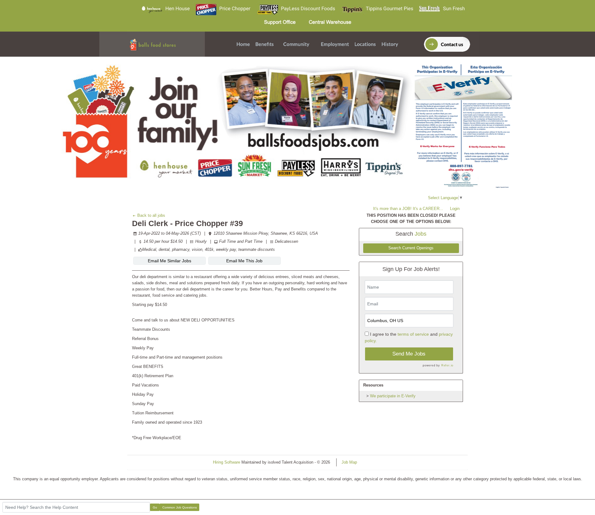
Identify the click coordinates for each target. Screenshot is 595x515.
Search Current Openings (411, 248)
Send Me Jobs (408, 354)
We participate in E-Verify (393, 396)
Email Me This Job (244, 260)
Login (455, 208)
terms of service (413, 334)
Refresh (375, 462)
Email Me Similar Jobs (169, 260)
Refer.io (447, 365)
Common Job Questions (179, 507)
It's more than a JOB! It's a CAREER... (408, 208)
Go (155, 507)
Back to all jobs (150, 215)
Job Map (349, 462)
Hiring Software (226, 462)
